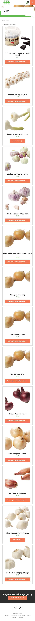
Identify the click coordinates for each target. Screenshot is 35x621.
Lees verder (16, 141)
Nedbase (21, 617)
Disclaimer (7, 615)
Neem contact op (16, 598)
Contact (28, 615)
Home (3, 21)
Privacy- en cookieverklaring (18, 615)
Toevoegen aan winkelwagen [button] (16, 62)
